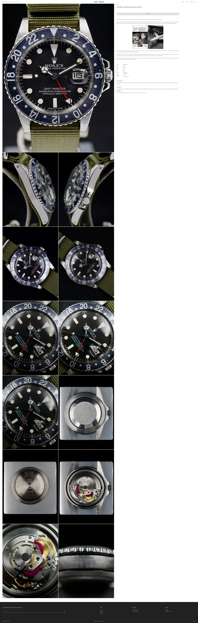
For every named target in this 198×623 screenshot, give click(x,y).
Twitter (103, 621)
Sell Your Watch (135, 611)
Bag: (195, 1)
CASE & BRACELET (119, 80)
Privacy (8, 621)
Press (101, 612)
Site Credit (194, 621)
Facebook (99, 621)
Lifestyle (18, 1)
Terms (6, 621)
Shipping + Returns (168, 611)
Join (64, 611)
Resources (134, 607)
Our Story (101, 611)
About (101, 607)
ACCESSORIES (119, 90)
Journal (187, 1)
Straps (14, 1)
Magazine (10, 1)
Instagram (95, 621)
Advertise (101, 613)
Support (166, 607)
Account (191, 1)
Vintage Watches (5, 1)
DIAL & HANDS (119, 87)
